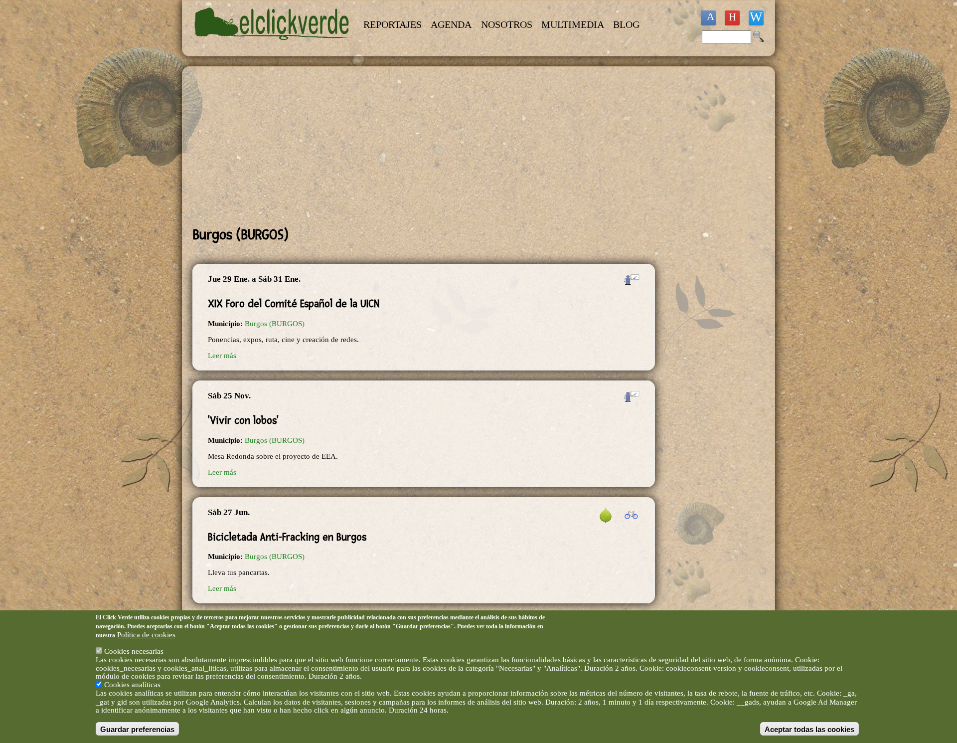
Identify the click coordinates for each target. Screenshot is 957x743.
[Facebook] (708, 17)
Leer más (222, 356)
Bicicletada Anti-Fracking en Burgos (287, 537)
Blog (626, 24)
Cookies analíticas (132, 685)
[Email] (756, 17)
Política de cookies (146, 634)
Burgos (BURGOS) (275, 324)
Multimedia (572, 24)
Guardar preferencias (137, 729)
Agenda (451, 24)
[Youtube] (732, 17)
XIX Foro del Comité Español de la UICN (293, 303)
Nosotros (506, 24)
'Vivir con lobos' (243, 420)
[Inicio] (273, 46)
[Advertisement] (423, 146)
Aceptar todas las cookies (809, 729)
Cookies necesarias (133, 651)
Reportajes (392, 24)
